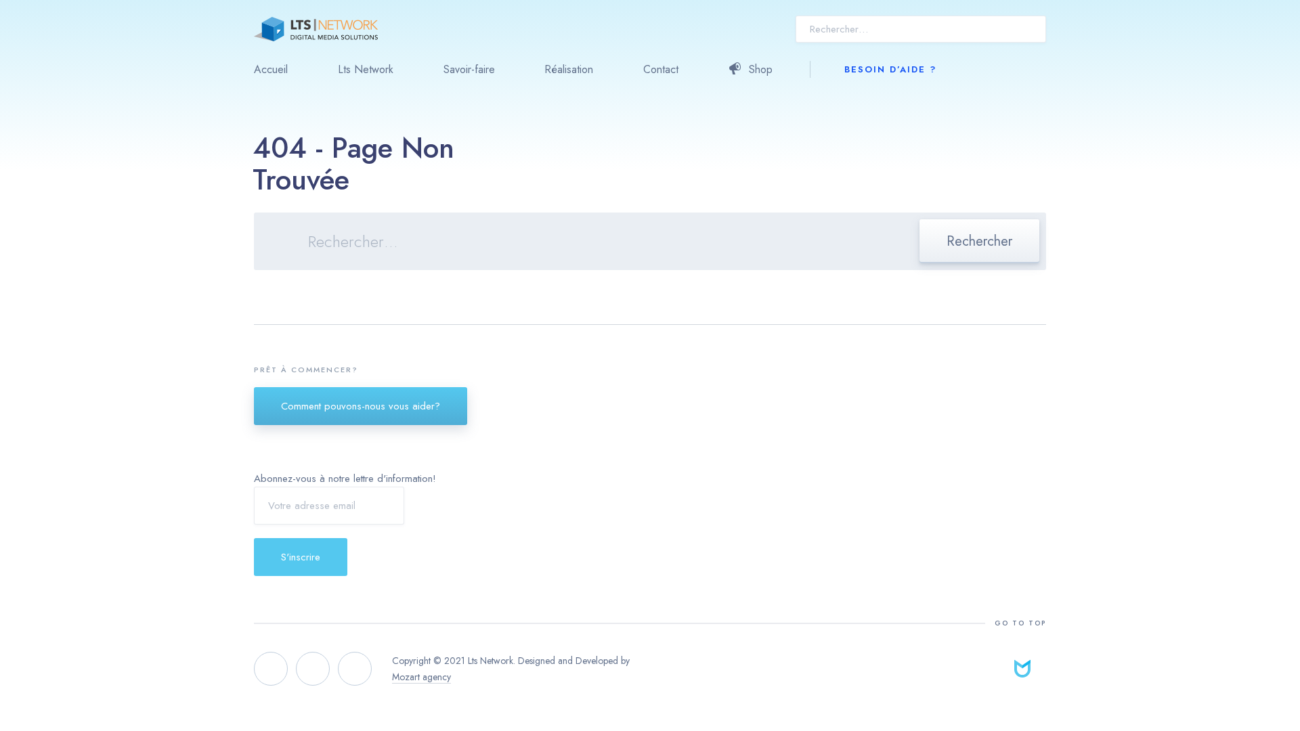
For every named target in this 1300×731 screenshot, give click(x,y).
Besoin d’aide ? (890, 69)
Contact (660, 69)
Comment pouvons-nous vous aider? (360, 406)
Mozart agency (421, 677)
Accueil (271, 69)
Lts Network (365, 69)
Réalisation (568, 69)
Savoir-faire (469, 69)
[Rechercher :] (650, 243)
